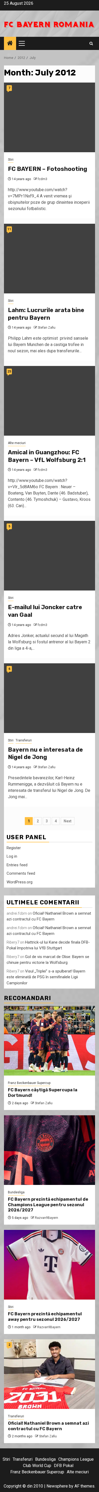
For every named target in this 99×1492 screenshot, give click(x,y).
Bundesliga (16, 1192)
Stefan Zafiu (46, 327)
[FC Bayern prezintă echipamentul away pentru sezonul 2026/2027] (49, 1265)
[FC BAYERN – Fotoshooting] (49, 117)
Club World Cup (37, 1465)
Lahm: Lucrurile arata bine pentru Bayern (46, 314)
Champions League (76, 1459)
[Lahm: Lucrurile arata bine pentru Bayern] (49, 258)
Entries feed (17, 865)
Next (68, 821)
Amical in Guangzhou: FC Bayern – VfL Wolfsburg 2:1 (47, 456)
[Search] (91, 43)
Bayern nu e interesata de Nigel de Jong (45, 753)
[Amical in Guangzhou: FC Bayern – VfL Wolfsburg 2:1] (49, 401)
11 (9, 229)
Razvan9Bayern (46, 1218)
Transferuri (24, 740)
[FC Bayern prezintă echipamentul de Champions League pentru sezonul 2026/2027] (49, 1150)
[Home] (10, 43)
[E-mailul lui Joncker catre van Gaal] (49, 555)
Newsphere (57, 1486)
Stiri (10, 159)
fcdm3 (42, 179)
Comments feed (21, 873)
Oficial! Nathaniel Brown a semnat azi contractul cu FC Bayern (48, 1426)
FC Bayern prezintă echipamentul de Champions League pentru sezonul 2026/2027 (48, 1205)
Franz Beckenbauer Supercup (29, 1083)
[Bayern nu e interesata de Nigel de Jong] (49, 698)
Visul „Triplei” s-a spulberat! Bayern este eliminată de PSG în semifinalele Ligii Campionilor (46, 977)
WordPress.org (19, 882)
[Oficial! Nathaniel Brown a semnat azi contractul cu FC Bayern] (49, 1374)
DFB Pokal (63, 1465)
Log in (12, 856)
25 (9, 371)
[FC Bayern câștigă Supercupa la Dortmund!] (49, 1041)
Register (14, 848)
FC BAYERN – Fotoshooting (47, 168)
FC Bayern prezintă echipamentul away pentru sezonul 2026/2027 (45, 1316)
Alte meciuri (17, 443)
